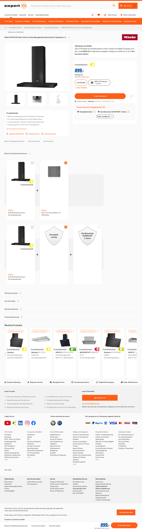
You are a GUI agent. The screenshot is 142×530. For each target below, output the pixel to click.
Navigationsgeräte (79, 462)
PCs (28, 439)
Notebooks (31, 435)
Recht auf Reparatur (57, 491)
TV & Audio (9, 21)
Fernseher (7, 435)
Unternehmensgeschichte (13, 486)
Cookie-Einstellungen (103, 500)
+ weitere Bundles (81, 88)
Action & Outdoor (56, 439)
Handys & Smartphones (81, 435)
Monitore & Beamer (34, 441)
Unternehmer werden (34, 482)
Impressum (99, 482)
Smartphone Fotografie (58, 455)
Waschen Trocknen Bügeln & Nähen (105, 443)
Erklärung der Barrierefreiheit (78, 492)
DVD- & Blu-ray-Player (12, 439)
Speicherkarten (55, 446)
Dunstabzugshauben (50, 27)
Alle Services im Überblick (59, 484)
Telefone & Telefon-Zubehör (79, 458)
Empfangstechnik (10, 441)
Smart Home (100, 457)
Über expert (8, 482)
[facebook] (33, 423)
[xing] (14, 423)
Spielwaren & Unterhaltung (112, 21)
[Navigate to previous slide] (5, 353)
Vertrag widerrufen (79, 488)
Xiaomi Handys (78, 453)
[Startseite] (5, 27)
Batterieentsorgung (102, 495)
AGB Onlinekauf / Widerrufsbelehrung (103, 487)
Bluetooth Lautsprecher (12, 455)
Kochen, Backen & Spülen (32, 27)
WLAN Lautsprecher (11, 457)
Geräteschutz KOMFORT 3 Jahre (113, 112)
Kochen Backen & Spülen (104, 448)
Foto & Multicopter (39, 21)
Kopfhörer (8, 444)
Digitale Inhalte (101, 498)
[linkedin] (20, 423)
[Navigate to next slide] (136, 353)
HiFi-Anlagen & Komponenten (9, 447)
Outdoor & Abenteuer (125, 448)
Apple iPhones (78, 448)
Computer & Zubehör (22, 21)
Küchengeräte (100, 446)
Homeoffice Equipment (35, 450)
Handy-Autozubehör (80, 441)
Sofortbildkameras (56, 441)
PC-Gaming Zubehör (125, 437)
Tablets (29, 437)
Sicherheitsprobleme (80, 486)
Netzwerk (30, 444)
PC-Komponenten (33, 453)
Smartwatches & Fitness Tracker (81, 445)
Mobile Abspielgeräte (11, 453)
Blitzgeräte (53, 450)
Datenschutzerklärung (103, 484)
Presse (6, 488)
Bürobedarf (31, 455)
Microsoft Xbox (123, 441)
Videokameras (55, 448)
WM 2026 (7, 470)
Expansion (8, 484)
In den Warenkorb (100, 96)
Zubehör (53, 453)
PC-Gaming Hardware (126, 435)
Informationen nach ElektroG (102, 492)
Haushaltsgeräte (101, 450)
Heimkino (7, 437)
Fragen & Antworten (57, 482)
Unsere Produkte (11, 15)
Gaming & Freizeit (130, 21)
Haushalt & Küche (72, 21)
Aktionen (22, 15)
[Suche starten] (114, 5)
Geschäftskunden (42, 15)
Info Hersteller (48, 141)
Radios (6, 450)
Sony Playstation (124, 439)
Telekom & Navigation (56, 21)
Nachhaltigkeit (9, 491)
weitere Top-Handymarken (82, 455)
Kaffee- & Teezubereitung (104, 435)
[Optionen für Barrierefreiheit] (92, 15)
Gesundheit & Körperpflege (90, 21)
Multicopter (54, 437)
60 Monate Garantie (57, 488)
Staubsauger (100, 439)
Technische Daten (34, 141)
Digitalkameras (55, 435)
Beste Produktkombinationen (14, 141)
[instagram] (27, 423)
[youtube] (7, 423)
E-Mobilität (122, 446)
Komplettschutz (86, 112)
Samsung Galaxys (79, 450)
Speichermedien (32, 448)
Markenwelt (54, 486)
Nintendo (121, 444)
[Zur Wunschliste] (98, 15)
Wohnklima (100, 453)
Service (31, 15)
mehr (6, 459)
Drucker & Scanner (33, 446)
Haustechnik (100, 455)
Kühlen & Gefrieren (102, 437)
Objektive (53, 444)
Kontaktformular (79, 482)
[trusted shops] (53, 423)
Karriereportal (32, 484)
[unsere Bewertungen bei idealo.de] (59, 423)
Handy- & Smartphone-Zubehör (81, 438)
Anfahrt (75, 484)
